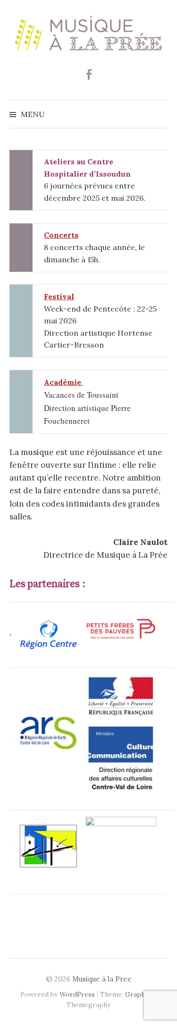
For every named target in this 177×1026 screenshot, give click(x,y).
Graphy (136, 994)
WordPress (77, 994)
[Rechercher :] (160, 114)
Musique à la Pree (102, 978)
